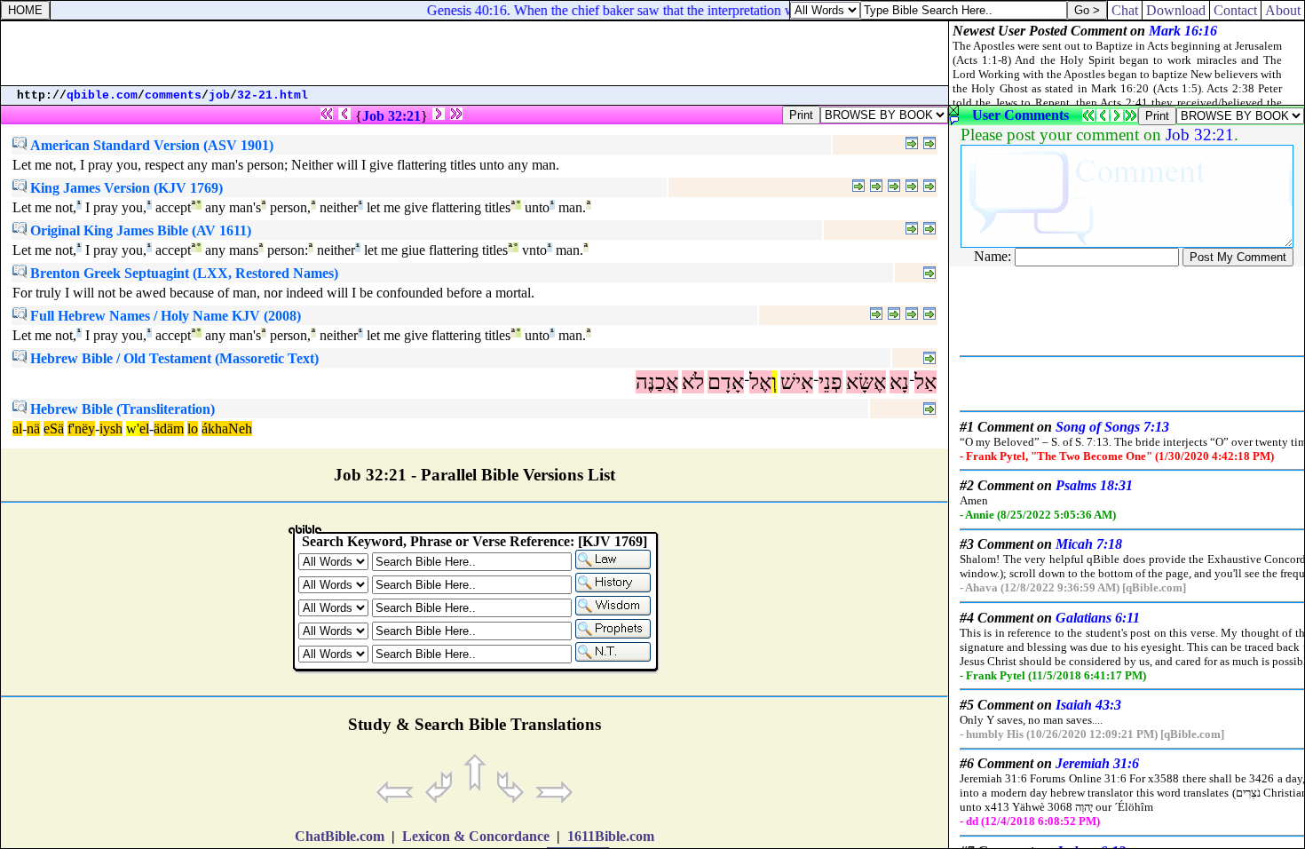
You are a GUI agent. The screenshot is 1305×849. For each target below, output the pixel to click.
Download (1176, 10)
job (219, 95)
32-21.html (272, 95)
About (1283, 10)
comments (173, 95)
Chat (1125, 10)
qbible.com (102, 95)
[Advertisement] (475, 53)
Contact (1235, 10)
